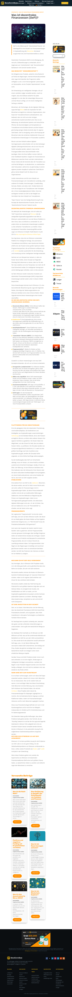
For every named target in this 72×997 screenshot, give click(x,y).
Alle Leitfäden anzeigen (22, 988)
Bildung (37, 1)
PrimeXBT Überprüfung (63, 366)
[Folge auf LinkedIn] (52, 958)
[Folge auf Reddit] (61, 958)
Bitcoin (22, 110)
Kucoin (59, 269)
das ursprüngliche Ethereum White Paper (28, 234)
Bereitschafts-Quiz (35, 982)
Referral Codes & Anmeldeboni (35, 3)
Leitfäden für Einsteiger (10, 973)
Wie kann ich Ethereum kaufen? (23, 977)
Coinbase (14, 691)
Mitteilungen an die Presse (48, 975)
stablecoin (35, 483)
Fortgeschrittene (10, 978)
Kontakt (57, 974)
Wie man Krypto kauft (47, 1)
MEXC (58, 262)
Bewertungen (20, 3)
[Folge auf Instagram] (55, 958)
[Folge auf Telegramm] (58, 958)
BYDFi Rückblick (63, 333)
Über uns (31, 5)
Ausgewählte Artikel (48, 972)
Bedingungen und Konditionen (59, 982)
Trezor (58, 283)
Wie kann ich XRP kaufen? (23, 984)
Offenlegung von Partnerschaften (31, 950)
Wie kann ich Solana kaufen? (23, 981)
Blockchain (30, 51)
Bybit (58, 258)
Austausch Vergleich (36, 981)
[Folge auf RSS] (64, 958)
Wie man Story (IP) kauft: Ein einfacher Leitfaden (63, 77)
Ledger (59, 280)
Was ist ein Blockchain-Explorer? (35, 893)
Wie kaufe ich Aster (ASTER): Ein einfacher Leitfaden (63, 108)
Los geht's (64, 3)
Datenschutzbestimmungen (60, 986)
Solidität (16, 251)
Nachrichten (28, 1)
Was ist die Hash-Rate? (19, 792)
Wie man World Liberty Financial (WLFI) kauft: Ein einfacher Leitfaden (63, 144)
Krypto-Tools (49, 3)
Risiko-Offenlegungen (59, 979)
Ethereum (33, 214)
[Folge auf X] (50, 958)
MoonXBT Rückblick (63, 349)
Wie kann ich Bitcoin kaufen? (23, 973)
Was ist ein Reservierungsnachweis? (37, 846)
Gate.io (59, 265)
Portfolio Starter (35, 979)
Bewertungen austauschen (10, 982)
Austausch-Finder (35, 975)
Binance (59, 254)
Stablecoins (16, 319)
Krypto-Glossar (10, 980)
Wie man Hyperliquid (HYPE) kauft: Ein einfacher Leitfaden (63, 215)
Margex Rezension (62, 297)
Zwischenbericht (10, 976)
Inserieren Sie (58, 976)
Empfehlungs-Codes (48, 978)
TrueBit (42, 749)
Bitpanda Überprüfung (63, 315)
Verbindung (14, 436)
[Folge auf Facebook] (47, 958)
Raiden (35, 749)
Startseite (21, 1)
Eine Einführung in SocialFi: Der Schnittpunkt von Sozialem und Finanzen (37, 795)
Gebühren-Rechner (35, 977)
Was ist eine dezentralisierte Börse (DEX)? (19, 896)
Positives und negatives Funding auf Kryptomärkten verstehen (19, 844)
